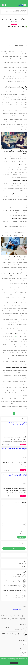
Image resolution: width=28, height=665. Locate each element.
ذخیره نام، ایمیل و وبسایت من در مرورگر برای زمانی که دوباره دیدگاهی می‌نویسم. (13, 532)
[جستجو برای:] (14, 546)
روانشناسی (17, 10)
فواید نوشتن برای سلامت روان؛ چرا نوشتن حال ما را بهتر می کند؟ (12, 579)
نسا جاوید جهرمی (21, 275)
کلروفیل (24, 566)
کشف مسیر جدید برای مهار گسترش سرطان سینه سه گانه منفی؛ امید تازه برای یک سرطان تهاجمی (12, 595)
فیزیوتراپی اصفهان (22, 563)
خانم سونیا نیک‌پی (16, 336)
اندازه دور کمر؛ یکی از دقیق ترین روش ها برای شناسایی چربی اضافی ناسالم (12, 585)
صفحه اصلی (23, 10)
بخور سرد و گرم (22, 564)
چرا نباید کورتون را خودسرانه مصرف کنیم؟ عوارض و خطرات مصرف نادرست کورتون (12, 590)
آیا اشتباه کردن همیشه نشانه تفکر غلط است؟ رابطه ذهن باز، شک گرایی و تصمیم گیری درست (12, 574)
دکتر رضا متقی (24, 305)
